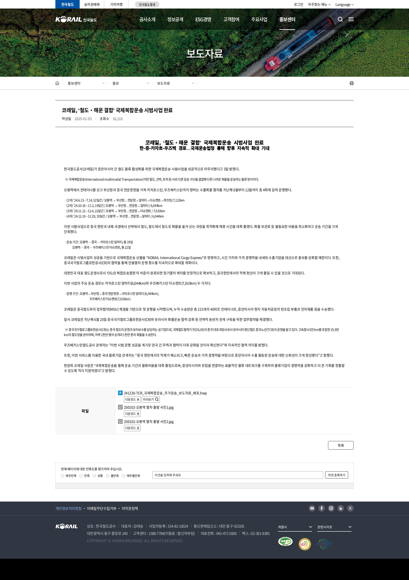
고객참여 (231, 19)
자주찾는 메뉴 (317, 4)
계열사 (282, 527)
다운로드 (130, 399)
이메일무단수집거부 (102, 508)
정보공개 (175, 19)
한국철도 (67, 4)
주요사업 (259, 19)
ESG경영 (203, 19)
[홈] (57, 83)
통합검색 (340, 19)
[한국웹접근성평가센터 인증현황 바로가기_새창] (285, 544)
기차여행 (116, 4)
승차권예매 (92, 4)
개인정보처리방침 (68, 508)
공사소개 (147, 19)
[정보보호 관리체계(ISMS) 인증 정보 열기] (324, 544)
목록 (341, 445)
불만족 (115, 475)
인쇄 (352, 83)
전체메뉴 (351, 19)
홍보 (115, 83)
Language (343, 4)
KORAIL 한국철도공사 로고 (76, 19)
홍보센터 (287, 19)
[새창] (312, 508)
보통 (100, 475)
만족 (86, 475)
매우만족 (71, 475)
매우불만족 (133, 475)
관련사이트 (324, 527)
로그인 (298, 4)
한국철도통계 (147, 4)
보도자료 (163, 83)
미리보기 (148, 399)
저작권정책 (130, 508)
